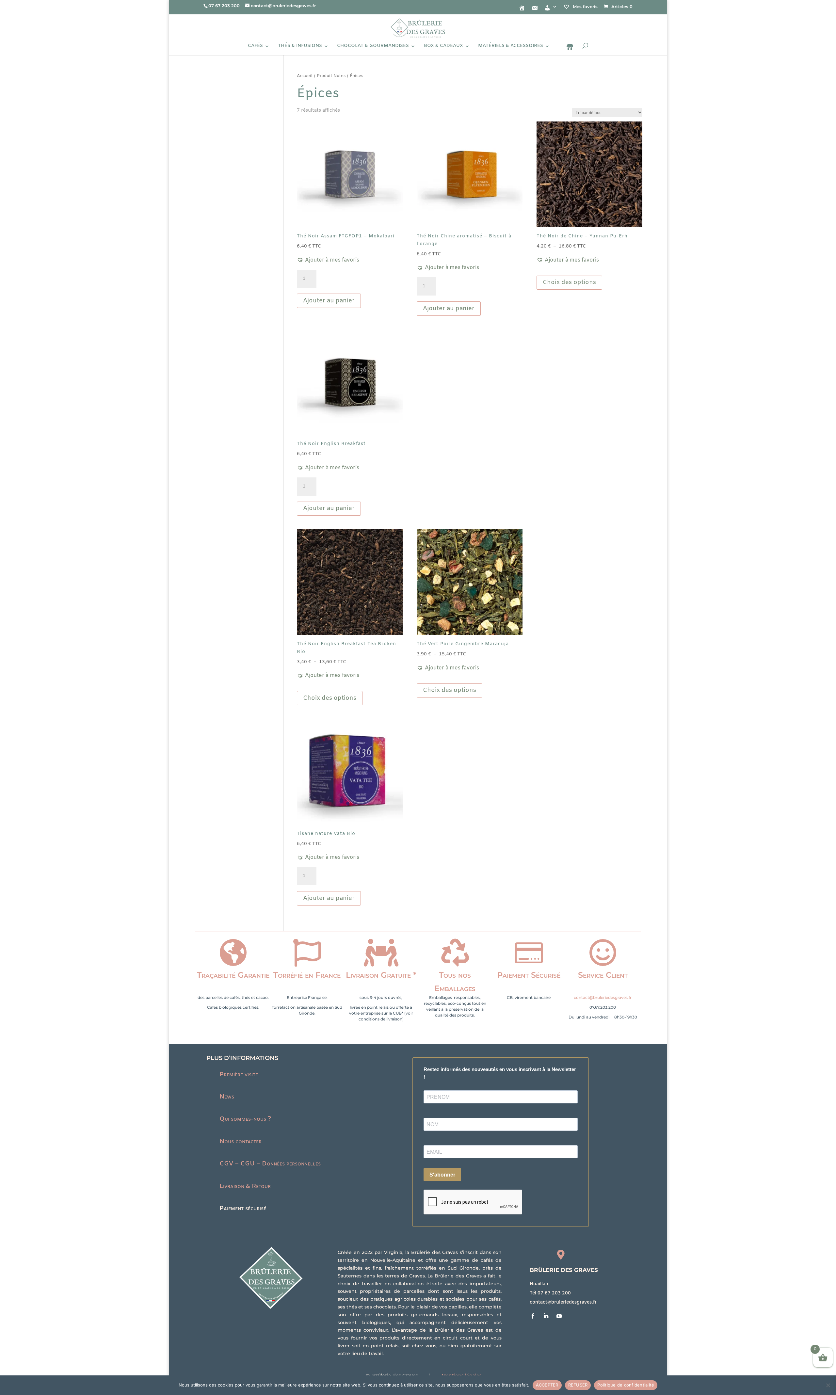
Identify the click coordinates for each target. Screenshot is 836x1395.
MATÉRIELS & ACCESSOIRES (510, 46)
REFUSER (578, 1384)
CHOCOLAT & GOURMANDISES (373, 46)
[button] (328, 260)
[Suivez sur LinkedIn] (546, 1316)
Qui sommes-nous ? (245, 1119)
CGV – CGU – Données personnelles (270, 1164)
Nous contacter (240, 1141)
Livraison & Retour (245, 1186)
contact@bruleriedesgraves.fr (603, 997)
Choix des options (569, 282)
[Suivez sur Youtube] (559, 1316)
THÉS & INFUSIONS (300, 46)
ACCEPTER (547, 1384)
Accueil (305, 76)
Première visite (238, 1074)
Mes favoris (584, 6)
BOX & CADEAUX (443, 46)
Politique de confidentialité (625, 1384)
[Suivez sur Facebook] (533, 1316)
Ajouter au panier (329, 301)
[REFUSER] (828, 1385)
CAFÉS (255, 46)
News (226, 1097)
